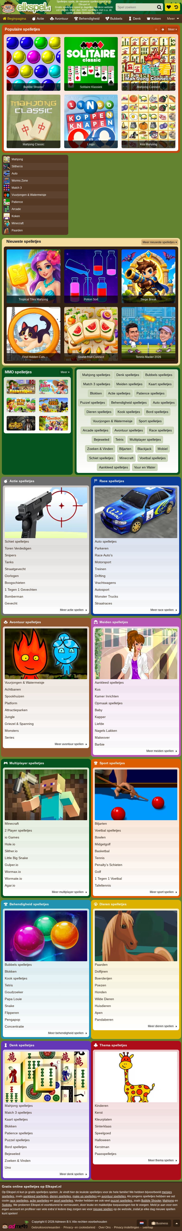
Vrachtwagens (105, 583)
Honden (101, 992)
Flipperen (12, 1013)
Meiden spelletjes (129, 384)
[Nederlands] (142, 1223)
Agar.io (10, 885)
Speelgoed (103, 1133)
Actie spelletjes (119, 393)
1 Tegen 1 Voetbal (108, 878)
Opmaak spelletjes (109, 703)
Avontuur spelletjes (128, 430)
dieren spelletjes (60, 1196)
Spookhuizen (14, 696)
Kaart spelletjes (160, 384)
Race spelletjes (160, 430)
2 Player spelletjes (18, 830)
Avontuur (61, 18)
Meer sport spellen (162, 892)
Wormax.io (13, 872)
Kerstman (102, 1147)
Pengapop (12, 1019)
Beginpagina (16, 18)
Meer (171, 18)
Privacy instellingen (126, 1227)
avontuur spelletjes (113, 1196)
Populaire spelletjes (22, 29)
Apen (99, 1013)
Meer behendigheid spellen (66, 1033)
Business (161, 1223)
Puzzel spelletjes (92, 402)
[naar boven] (176, 1223)
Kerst (99, 1112)
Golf (98, 872)
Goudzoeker (14, 992)
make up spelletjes (85, 1196)
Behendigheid (89, 18)
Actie (40, 18)
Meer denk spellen (72, 1174)
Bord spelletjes (157, 412)
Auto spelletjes (164, 402)
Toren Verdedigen (18, 548)
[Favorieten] (169, 7)
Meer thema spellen (161, 1160)
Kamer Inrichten (107, 696)
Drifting (100, 576)
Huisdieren (103, 1006)
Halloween (102, 1140)
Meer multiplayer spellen (68, 892)
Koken (156, 18)
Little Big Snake (16, 858)
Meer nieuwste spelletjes (159, 242)
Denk (137, 18)
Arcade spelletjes (95, 430)
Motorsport (103, 562)
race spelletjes (19, 1200)
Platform (11, 703)
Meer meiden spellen (160, 751)
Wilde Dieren (104, 999)
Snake (9, 1006)
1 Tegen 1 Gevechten (21, 589)
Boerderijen (103, 978)
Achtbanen (13, 689)
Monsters (12, 730)
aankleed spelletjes (35, 1196)
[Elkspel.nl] (26, 7)
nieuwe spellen (103, 1209)
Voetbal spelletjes (153, 458)
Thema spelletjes (113, 1045)
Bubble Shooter (151, 1200)
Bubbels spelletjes (158, 375)
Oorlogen (12, 576)
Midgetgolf (102, 844)
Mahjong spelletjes (96, 375)
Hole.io (10, 844)
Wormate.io (13, 878)
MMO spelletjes (18, 372)
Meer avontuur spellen (69, 744)
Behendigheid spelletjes (129, 402)
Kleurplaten (103, 1119)
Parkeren (102, 548)
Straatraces (103, 603)
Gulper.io (11, 865)
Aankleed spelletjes (113, 467)
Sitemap (147, 1227)
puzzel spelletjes (121, 1200)
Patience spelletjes (150, 393)
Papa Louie (13, 999)
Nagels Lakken (106, 730)
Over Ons (105, 1227)
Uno (8, 1167)
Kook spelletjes (129, 412)
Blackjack (144, 449)
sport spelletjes (63, 1200)
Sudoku (7, 1205)
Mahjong (168, 1200)
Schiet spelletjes (101, 458)
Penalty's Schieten (108, 865)
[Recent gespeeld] (176, 7)
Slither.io (11, 851)
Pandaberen (104, 1019)
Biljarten (125, 449)
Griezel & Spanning (19, 724)
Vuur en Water (144, 467)
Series (9, 737)
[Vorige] (156, 29)
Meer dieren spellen (161, 1026)
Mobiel (163, 449)
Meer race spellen (162, 610)
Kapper (100, 717)
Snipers (10, 555)
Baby (98, 710)
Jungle (10, 717)
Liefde (99, 724)
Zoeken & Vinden (100, 449)
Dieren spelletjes (98, 412)
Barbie (100, 744)
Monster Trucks (106, 596)
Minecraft (126, 458)
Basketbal (102, 851)
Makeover (102, 737)
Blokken (96, 393)
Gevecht (11, 603)
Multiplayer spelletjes (145, 439)
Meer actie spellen (72, 610)
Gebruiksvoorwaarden (46, 1227)
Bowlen (100, 837)
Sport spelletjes (150, 421)
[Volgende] (163, 29)
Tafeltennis (103, 885)
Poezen (100, 985)
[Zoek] (159, 7)
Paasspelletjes (105, 1154)
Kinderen (101, 1105)
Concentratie (14, 1026)
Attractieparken (16, 710)
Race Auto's (104, 555)
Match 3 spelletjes (96, 384)
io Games (12, 837)
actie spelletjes (39, 1200)
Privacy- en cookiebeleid (79, 1227)
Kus (97, 689)
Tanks (9, 562)
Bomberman (14, 596)
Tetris (119, 439)
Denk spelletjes (127, 375)
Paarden (101, 964)
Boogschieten (15, 583)
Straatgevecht (15, 569)
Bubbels (116, 18)
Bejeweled (101, 439)
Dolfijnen (101, 971)
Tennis (100, 858)
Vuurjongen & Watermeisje (112, 421)
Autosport (102, 589)
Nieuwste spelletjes (23, 241)
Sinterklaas (103, 1126)
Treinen (100, 569)
